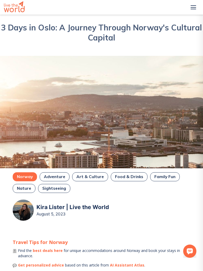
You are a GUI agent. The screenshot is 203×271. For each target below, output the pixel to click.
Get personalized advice (41, 265)
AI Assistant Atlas (127, 265)
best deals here (48, 250)
